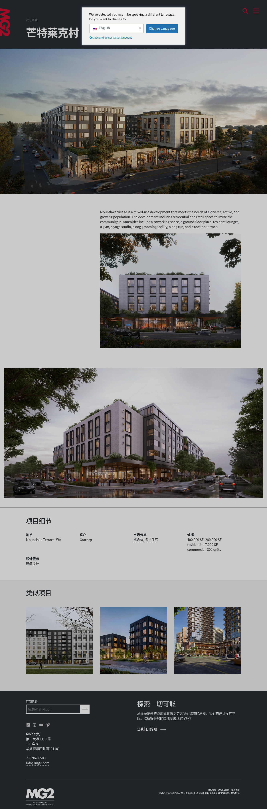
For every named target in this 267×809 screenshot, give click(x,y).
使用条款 (235, 789)
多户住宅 (151, 539)
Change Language (162, 28)
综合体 (138, 539)
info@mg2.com (37, 762)
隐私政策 (212, 789)
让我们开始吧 (147, 729)
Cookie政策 (223, 789)
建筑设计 (32, 563)
